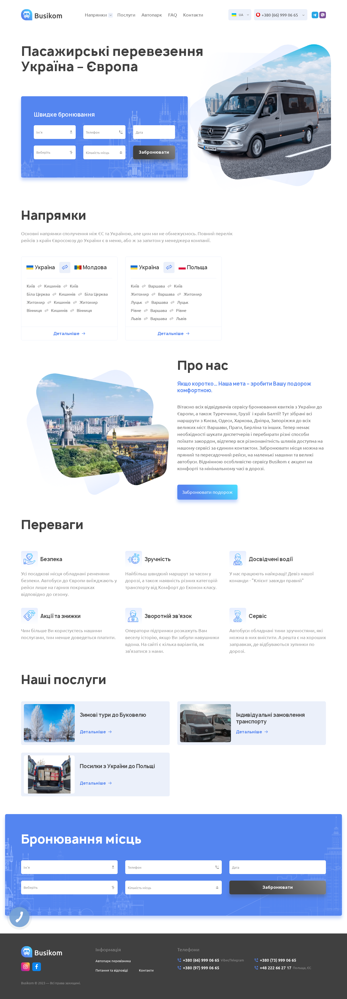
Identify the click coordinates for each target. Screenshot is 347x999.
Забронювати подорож (207, 492)
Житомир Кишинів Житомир (62, 302)
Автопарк (151, 14)
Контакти (193, 14)
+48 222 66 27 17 (275, 967)
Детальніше (66, 333)
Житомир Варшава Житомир (166, 294)
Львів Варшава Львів (158, 318)
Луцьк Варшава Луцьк (159, 302)
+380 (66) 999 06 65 (280, 15)
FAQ (172, 14)
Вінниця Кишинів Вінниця (59, 310)
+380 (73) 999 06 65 (278, 960)
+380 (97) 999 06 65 (201, 967)
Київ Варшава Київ (156, 286)
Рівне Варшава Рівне (158, 310)
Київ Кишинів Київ (52, 286)
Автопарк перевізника (113, 961)
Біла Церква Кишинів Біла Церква (67, 294)
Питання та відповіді (112, 970)
